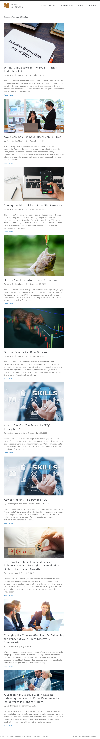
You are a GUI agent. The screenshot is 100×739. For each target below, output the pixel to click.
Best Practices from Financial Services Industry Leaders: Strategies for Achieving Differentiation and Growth (31, 565)
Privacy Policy (37, 736)
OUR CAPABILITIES (66, 5)
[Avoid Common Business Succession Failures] (34, 115)
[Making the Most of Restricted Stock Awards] (34, 184)
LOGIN (93, 5)
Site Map (45, 736)
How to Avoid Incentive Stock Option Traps (32, 280)
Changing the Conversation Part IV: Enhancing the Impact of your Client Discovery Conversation (34, 639)
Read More (8, 95)
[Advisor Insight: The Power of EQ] (34, 476)
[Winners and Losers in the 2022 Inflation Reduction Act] (34, 43)
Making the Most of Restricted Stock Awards (33, 205)
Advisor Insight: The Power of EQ (25, 499)
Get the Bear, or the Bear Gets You (26, 352)
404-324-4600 (77, 736)
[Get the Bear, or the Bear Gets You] (34, 327)
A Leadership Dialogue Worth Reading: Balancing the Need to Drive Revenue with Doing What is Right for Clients (31, 698)
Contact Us (81, 5)
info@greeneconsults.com (89, 736)
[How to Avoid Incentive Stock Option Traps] (34, 255)
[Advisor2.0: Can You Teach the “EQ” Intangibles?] (34, 401)
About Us (53, 5)
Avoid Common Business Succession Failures (32, 136)
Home (44, 5)
